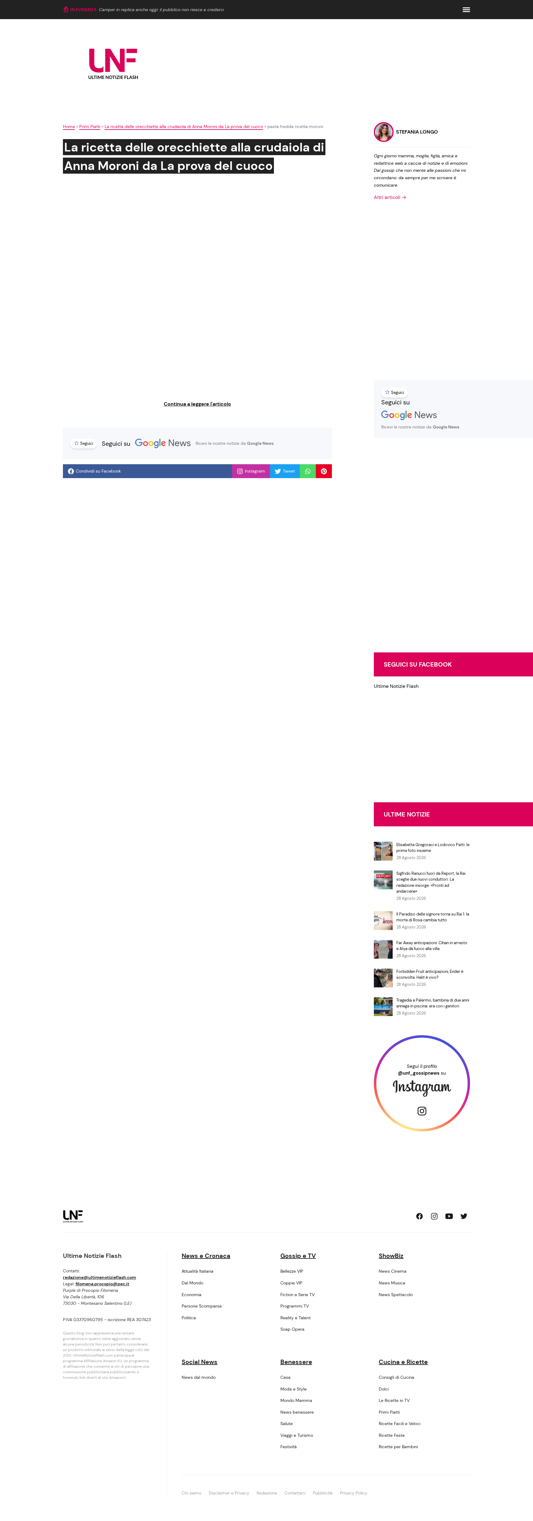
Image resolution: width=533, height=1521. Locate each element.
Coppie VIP (291, 1283)
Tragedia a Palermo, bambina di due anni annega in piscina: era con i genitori (432, 1003)
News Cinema (393, 1271)
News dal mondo (199, 1377)
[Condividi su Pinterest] (324, 471)
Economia (191, 1294)
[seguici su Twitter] (464, 1216)
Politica (189, 1318)
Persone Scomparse (202, 1306)
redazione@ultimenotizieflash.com (99, 1277)
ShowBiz (391, 1256)
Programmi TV (294, 1306)
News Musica (392, 1283)
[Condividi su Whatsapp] (308, 471)
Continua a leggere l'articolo (197, 404)
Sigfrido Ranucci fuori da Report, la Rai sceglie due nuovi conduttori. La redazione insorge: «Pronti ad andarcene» (430, 882)
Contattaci (294, 1493)
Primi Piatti (89, 126)
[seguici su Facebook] (419, 1216)
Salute (286, 1423)
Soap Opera (292, 1329)
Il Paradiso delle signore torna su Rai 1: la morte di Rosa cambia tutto (432, 917)
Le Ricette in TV (394, 1400)
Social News (199, 1362)
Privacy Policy (353, 1493)
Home (69, 126)
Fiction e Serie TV (297, 1294)
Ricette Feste (392, 1435)
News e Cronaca (206, 1256)
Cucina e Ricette (403, 1362)
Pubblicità (323, 1493)
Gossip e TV (298, 1256)
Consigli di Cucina (396, 1377)
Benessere (296, 1362)
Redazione (267, 1493)
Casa (285, 1377)
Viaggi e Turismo (296, 1435)
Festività (288, 1446)
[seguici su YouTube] (449, 1216)
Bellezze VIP (291, 1271)
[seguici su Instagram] (434, 1216)
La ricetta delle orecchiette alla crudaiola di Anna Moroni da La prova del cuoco (184, 126)
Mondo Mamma (296, 1400)
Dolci (384, 1389)
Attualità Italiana (197, 1271)
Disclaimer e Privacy (229, 1493)
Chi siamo (191, 1493)
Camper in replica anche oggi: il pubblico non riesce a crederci (161, 9)
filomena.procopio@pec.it (102, 1284)
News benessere (297, 1412)
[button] (466, 9)
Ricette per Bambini (398, 1446)
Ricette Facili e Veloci (399, 1423)
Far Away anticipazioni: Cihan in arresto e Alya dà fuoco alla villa (431, 946)
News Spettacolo (396, 1294)
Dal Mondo (192, 1283)
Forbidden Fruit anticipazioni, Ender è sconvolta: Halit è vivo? (429, 974)
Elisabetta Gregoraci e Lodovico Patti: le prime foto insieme (432, 847)
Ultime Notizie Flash (396, 686)
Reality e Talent (295, 1318)
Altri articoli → (390, 197)
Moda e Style (293, 1389)
